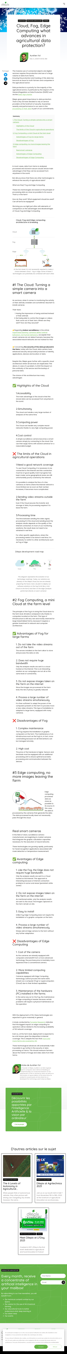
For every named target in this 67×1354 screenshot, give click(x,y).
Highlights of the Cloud (25, 126)
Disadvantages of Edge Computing (30, 157)
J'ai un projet (19, 1124)
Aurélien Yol (35, 56)
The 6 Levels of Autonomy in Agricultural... (11, 1186)
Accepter (41, 1346)
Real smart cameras (24, 150)
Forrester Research (37, 1022)
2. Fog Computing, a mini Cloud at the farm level (31, 133)
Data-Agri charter (25, 94)
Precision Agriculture (34, 20)
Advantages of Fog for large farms (30, 137)
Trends (46, 20)
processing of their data (21, 109)
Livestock (22, 20)
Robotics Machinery (10, 1179)
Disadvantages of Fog (25, 140)
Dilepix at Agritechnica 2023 (49, 1185)
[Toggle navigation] (64, 3)
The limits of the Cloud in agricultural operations (35, 129)
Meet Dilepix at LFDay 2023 (32, 1239)
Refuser (55, 1346)
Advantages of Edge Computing (28, 154)
